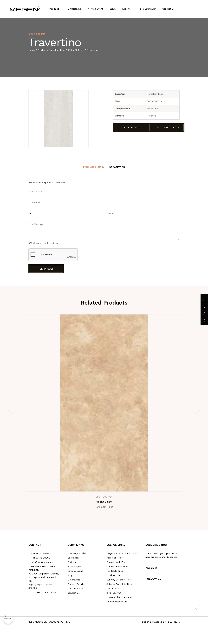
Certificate (73, 562)
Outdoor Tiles (114, 575)
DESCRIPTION (117, 167)
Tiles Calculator (147, 8)
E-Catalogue (74, 8)
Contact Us (168, 8)
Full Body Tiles (114, 571)
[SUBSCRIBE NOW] (178, 567)
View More (106, 485)
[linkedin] (166, 587)
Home (31, 50)
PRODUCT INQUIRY (93, 167)
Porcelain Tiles (57, 50)
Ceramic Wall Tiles (116, 562)
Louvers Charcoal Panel (119, 597)
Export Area (73, 579)
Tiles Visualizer (75, 588)
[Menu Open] (197, 9)
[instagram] (159, 587)
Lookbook (72, 557)
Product (54, 8)
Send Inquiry (47, 268)
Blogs (113, 8)
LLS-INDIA (174, 621)
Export (126, 8)
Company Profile (76, 553)
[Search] (190, 9)
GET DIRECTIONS (46, 592)
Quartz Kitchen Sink (117, 601)
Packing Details (75, 584)
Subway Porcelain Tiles (119, 584)
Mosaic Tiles (113, 588)
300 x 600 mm (76, 50)
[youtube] (146, 587)
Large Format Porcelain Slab (122, 553)
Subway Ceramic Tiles (118, 579)
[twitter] (153, 587)
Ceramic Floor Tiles (117, 566)
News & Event (95, 8)
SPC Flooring (113, 593)
